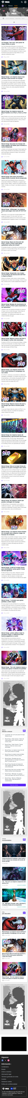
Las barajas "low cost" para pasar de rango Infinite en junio (12, 43)
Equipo (3, 1069)
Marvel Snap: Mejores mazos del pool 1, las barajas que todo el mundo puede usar (13, 405)
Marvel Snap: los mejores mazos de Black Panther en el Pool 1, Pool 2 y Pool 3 (13, 113)
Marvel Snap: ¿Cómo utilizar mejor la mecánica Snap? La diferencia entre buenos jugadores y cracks (12, 634)
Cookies (3, 1079)
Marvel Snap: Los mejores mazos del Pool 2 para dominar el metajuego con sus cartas (13, 371)
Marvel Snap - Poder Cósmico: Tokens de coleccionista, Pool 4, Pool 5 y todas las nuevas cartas (14, 740)
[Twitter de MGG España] (5, 1060)
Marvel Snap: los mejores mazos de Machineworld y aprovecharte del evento (13, 435)
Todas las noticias (14, 785)
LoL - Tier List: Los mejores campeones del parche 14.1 (14, 882)
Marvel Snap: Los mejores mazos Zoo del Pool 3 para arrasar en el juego (13, 77)
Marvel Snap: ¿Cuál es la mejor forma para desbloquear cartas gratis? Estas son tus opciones (13, 569)
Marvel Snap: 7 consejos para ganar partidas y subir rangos (12, 600)
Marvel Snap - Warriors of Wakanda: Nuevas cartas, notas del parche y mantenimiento (13, 779)
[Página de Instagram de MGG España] (8, 1060)
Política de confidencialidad (9, 1084)
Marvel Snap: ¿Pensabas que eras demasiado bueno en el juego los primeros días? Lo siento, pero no (14, 760)
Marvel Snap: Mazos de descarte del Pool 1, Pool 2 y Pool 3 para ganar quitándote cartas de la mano (12, 243)
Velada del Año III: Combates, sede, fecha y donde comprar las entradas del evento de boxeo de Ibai (13, 860)
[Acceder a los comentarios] (2, 57)
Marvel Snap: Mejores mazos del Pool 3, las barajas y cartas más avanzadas (13, 339)
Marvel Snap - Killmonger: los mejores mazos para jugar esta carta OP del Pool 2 (13, 211)
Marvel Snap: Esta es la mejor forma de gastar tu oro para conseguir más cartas (13, 466)
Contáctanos (5, 1067)
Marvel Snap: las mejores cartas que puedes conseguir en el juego (12, 501)
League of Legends (21, 885)
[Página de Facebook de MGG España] (2, 1060)
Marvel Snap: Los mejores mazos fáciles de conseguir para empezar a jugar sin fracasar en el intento (13, 533)
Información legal (6, 1074)
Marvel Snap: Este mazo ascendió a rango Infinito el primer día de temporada (14, 177)
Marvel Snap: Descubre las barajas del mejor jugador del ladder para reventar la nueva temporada (13, 145)
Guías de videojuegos (10, 18)
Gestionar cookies (6, 1081)
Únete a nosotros (6, 1071)
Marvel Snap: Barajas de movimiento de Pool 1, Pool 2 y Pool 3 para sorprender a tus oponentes (14, 305)
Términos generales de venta (9, 1076)
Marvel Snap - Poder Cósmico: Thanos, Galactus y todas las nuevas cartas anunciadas (14, 746)
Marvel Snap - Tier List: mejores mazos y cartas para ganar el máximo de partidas (13, 667)
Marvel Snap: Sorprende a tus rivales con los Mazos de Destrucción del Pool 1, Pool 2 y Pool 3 (13, 274)
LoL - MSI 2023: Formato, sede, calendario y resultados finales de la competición (14, 904)
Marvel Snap (18, 18)
